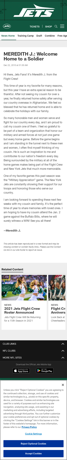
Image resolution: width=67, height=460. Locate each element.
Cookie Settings (33, 433)
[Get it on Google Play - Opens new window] (44, 372)
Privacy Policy (29, 427)
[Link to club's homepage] (7, 25)
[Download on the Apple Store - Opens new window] (21, 371)
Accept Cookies (33, 453)
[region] (33, 420)
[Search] (56, 26)
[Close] (63, 385)
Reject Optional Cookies (33, 443)
